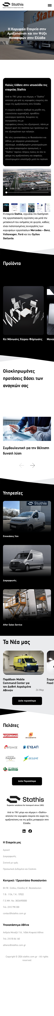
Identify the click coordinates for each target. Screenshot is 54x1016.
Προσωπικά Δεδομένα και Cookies (19, 869)
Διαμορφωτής (9, 856)
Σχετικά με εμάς (10, 863)
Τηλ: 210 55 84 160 (11, 939)
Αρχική (6, 850)
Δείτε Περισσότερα (27, 781)
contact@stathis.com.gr (14, 913)
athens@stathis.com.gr (14, 945)
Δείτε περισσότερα (27, 701)
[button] (32, 465)
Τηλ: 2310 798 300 (11, 907)
